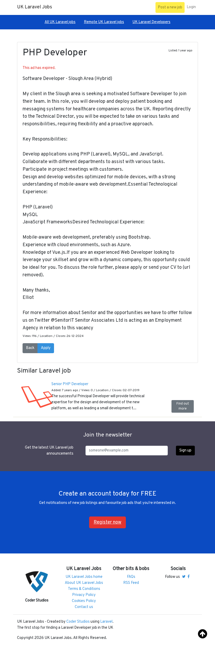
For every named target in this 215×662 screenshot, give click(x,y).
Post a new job (170, 7)
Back (30, 348)
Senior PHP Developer (69, 384)
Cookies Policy (84, 601)
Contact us (84, 607)
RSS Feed (131, 582)
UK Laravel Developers (151, 22)
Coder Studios (78, 621)
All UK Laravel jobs (60, 22)
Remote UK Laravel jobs (104, 22)
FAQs (131, 576)
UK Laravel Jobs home (84, 576)
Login (191, 7)
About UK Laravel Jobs (84, 582)
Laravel (106, 621)
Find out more (182, 406)
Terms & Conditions (84, 588)
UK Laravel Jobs (34, 7)
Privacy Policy (84, 595)
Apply (46, 348)
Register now (107, 522)
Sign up (185, 450)
